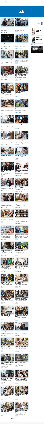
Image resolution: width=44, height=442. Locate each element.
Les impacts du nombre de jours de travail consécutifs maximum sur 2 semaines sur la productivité (6, 92)
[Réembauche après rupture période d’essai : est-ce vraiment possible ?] (33, 31)
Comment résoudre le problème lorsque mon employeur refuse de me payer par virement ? (21, 299)
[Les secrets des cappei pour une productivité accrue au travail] (21, 390)
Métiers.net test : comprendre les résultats (20, 155)
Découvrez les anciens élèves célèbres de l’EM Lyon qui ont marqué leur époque (7, 203)
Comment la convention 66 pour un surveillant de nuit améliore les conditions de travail (21, 124)
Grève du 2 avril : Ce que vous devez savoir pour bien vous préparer (21, 27)
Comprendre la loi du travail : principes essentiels (21, 59)
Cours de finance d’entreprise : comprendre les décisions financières (7, 379)
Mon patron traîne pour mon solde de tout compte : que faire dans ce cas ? (6, 251)
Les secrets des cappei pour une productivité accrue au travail (21, 395)
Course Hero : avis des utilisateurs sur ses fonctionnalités (6, 108)
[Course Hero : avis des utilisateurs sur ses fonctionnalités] (7, 103)
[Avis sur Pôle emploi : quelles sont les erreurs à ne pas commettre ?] (7, 357)
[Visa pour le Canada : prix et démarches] (7, 150)
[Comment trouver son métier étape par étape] (7, 213)
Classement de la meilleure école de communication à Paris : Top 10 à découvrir (6, 347)
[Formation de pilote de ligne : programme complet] (33, 40)
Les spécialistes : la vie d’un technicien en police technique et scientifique (21, 108)
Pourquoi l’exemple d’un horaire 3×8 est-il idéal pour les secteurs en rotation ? (21, 235)
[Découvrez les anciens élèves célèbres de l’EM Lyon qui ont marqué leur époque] (7, 197)
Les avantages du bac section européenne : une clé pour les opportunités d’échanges (7, 283)
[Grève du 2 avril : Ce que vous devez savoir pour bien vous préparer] (21, 22)
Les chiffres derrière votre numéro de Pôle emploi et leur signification (7, 235)
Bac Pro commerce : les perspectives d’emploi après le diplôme (6, 60)
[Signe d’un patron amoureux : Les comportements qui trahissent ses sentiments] (7, 22)
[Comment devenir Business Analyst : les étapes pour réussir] (7, 135)
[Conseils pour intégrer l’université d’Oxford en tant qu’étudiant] (21, 197)
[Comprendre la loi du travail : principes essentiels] (21, 54)
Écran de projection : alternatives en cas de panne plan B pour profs (21, 267)
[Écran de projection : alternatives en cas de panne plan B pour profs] (21, 261)
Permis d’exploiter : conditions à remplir (20, 362)
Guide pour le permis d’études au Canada (6, 186)
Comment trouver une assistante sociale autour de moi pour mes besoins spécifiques (21, 43)
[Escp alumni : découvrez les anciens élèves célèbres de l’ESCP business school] (21, 182)
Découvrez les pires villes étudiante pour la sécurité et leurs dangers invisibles (6, 43)
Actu (2, 32)
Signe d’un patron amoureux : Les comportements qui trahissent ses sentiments (7, 27)
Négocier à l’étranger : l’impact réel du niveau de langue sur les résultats (21, 171)
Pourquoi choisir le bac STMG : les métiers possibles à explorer (20, 331)
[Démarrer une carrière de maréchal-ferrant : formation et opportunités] (7, 70)
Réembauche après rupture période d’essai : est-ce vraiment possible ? (38, 32)
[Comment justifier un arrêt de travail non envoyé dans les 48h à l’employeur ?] (21, 135)
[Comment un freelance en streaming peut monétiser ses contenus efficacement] (7, 294)
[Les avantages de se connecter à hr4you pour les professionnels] (21, 406)
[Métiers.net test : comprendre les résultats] (21, 150)
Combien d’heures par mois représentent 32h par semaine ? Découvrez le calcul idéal (7, 315)
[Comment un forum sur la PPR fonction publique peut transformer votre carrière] (7, 119)
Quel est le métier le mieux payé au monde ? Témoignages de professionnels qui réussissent (21, 379)
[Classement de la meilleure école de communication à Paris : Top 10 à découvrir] (7, 341)
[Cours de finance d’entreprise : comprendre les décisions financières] (7, 374)
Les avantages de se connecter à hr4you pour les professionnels (21, 411)
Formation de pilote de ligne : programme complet (39, 40)
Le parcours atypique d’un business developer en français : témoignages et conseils (7, 267)
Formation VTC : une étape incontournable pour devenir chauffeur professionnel (37, 47)
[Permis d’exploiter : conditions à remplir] (21, 357)
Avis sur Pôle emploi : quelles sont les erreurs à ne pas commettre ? (7, 363)
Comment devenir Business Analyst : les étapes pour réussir (7, 140)
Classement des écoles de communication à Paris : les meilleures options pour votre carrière (7, 331)
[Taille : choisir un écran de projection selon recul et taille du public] (21, 213)
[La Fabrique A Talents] (6, 2)
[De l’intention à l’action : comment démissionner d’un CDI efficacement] (21, 277)
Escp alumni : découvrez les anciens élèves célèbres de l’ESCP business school (20, 187)
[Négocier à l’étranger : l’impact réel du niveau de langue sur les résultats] (21, 166)
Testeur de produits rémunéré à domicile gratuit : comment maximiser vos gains (21, 347)
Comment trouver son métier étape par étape (6, 218)
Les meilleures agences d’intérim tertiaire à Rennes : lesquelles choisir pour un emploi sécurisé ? (20, 75)
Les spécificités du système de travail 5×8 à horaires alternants (6, 171)
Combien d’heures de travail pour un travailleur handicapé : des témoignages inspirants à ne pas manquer (21, 315)
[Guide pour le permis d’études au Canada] (7, 182)
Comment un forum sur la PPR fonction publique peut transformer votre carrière (7, 124)
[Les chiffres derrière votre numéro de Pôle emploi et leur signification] (7, 229)
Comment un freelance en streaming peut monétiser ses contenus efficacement (6, 299)
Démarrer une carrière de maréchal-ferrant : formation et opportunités (6, 75)
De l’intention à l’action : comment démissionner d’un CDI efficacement (21, 283)
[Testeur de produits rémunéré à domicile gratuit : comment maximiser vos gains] (21, 341)
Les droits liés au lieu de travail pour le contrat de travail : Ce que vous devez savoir (7, 411)
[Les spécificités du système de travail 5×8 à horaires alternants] (7, 166)
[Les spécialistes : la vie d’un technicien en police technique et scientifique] (21, 103)
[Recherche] (40, 2)
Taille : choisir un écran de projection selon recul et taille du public (21, 219)
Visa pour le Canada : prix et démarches (6, 155)
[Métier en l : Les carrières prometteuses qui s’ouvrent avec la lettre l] (21, 87)
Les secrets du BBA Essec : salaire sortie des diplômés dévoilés (20, 251)
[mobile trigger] (1, 2)
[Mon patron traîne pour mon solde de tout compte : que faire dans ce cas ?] (7, 245)
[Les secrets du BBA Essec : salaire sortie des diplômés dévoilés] (21, 245)
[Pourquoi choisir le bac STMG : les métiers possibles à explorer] (21, 326)
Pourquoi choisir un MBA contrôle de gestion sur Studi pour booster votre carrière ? (7, 395)
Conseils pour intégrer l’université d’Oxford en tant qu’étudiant (21, 203)
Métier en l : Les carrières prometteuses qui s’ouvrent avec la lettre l (20, 92)
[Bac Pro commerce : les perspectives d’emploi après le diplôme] (7, 54)
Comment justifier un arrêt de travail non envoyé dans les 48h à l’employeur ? (21, 140)
